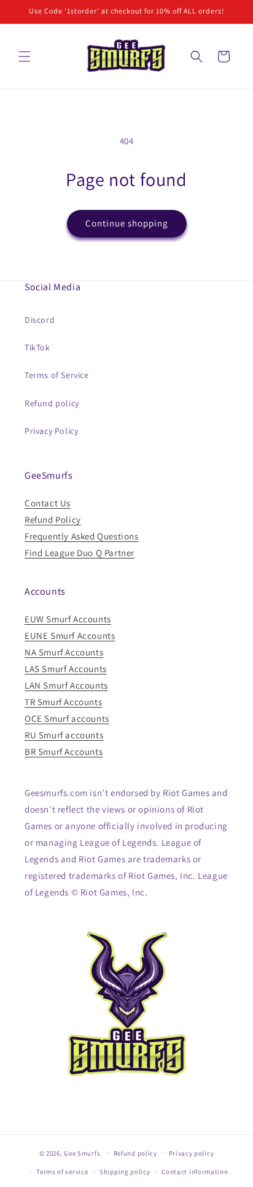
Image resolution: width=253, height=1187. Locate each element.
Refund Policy (53, 519)
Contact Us (48, 503)
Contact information (195, 1171)
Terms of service (62, 1171)
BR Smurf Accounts (64, 751)
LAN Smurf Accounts (66, 685)
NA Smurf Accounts (64, 652)
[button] (24, 56)
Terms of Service (57, 375)
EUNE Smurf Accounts (70, 635)
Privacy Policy (51, 430)
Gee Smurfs (82, 1152)
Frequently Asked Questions (82, 536)
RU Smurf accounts (64, 735)
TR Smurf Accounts (63, 702)
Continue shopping (126, 223)
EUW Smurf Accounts (68, 619)
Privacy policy (191, 1153)
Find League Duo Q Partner (79, 553)
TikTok (37, 347)
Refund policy (52, 403)
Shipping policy (124, 1171)
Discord (40, 319)
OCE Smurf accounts (67, 718)
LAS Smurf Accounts (66, 669)
